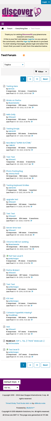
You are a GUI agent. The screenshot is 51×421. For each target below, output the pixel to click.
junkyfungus (14, 258)
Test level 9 (14, 349)
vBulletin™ (30, 408)
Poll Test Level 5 (16, 256)
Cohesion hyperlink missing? (19, 312)
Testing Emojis (12, 128)
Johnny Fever (14, 174)
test (8, 326)
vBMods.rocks (40, 403)
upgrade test (12, 199)
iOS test (9, 298)
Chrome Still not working (17, 242)
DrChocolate (14, 343)
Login (44, 2)
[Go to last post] (33, 93)
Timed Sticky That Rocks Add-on (19, 403)
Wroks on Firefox (13, 100)
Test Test (10, 157)
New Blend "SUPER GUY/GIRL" (19, 143)
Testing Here (12, 86)
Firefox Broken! (12, 270)
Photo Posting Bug (14, 171)
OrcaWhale (13, 315)
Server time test (13, 227)
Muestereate (14, 103)
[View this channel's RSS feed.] (24, 55)
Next (45, 79)
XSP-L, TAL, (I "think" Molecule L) (30, 341)
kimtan (11, 89)
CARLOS (12, 145)
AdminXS (12, 131)
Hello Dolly (10, 114)
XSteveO (12, 117)
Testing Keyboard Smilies (17, 185)
